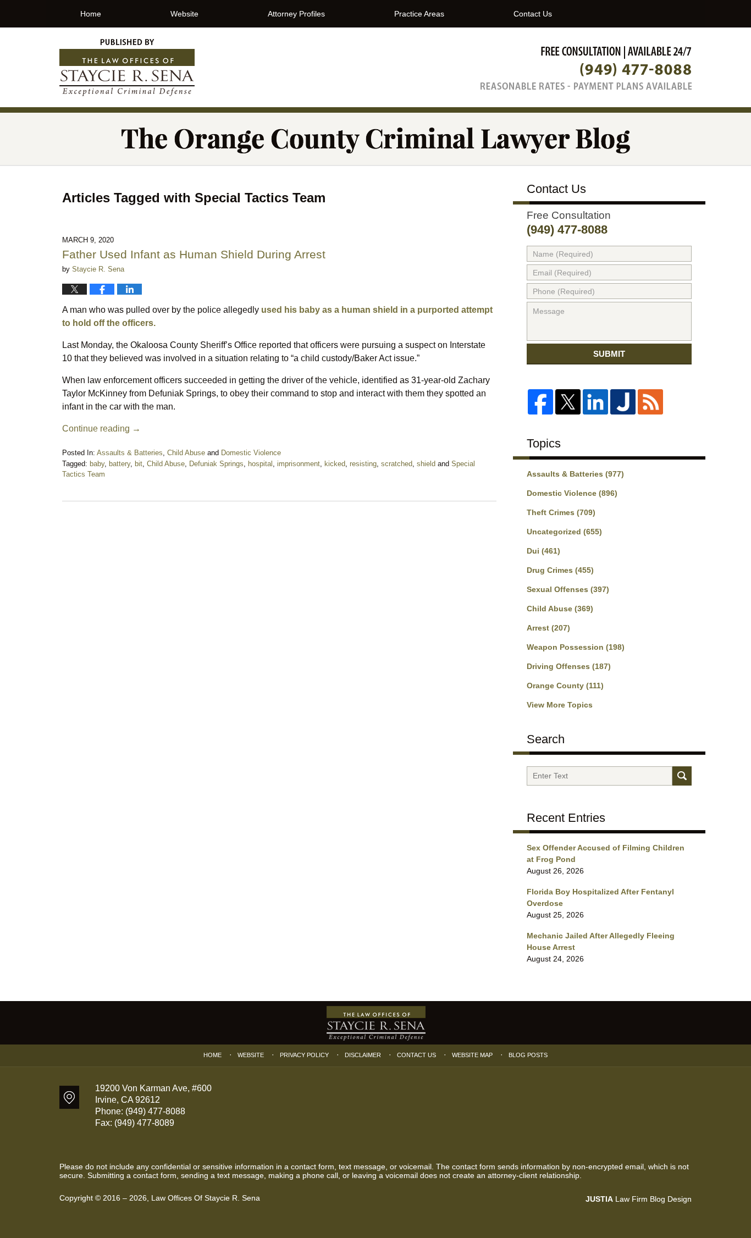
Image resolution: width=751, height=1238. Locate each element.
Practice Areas (419, 13)
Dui (543, 550)
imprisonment (298, 464)
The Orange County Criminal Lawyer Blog (127, 67)
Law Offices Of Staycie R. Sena (205, 1197)
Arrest (548, 627)
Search (682, 776)
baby (97, 464)
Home (90, 13)
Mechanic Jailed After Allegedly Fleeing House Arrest (601, 941)
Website (184, 13)
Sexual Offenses (568, 589)
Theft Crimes (561, 512)
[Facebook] (540, 401)
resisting (363, 464)
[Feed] (650, 401)
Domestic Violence (251, 453)
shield (426, 464)
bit (138, 464)
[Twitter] (568, 401)
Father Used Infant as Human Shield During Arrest (193, 254)
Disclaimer (363, 1055)
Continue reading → (101, 428)
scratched (396, 464)
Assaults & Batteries (130, 453)
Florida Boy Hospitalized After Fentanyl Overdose (600, 897)
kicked (334, 464)
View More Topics (560, 704)
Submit (609, 353)
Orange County (565, 685)
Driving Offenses (569, 666)
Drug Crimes (560, 570)
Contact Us (532, 13)
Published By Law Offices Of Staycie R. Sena (586, 68)
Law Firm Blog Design (639, 1199)
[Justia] (623, 401)
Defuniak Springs (216, 464)
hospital (260, 464)
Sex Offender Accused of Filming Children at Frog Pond (605, 853)
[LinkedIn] (595, 401)
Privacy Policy (304, 1055)
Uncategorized (564, 531)
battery (119, 464)
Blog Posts (528, 1055)
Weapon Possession (576, 647)
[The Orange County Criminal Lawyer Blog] (375, 139)
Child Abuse (186, 453)
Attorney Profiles (296, 13)
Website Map (472, 1055)
